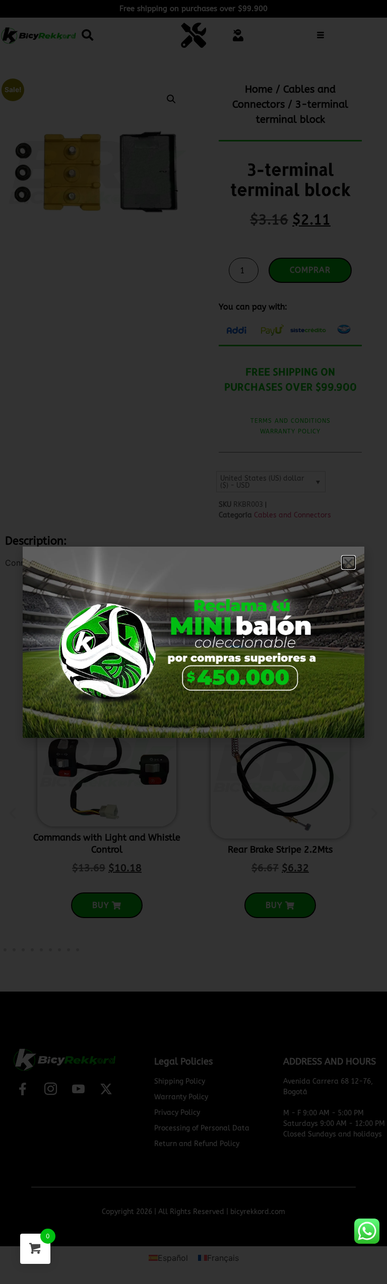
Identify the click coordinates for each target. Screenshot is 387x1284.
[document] (193, 642)
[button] (348, 562)
